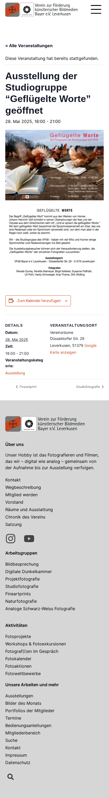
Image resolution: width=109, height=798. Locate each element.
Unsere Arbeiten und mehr (32, 684)
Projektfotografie (22, 579)
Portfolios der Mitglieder (29, 710)
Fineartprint (28, 387)
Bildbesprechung (22, 564)
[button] (96, 10)
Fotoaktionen (18, 666)
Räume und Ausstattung (29, 509)
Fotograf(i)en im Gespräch (31, 651)
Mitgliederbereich (22, 732)
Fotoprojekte (18, 636)
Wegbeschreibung (23, 487)
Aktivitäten (16, 625)
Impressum (16, 755)
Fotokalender (18, 658)
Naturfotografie (21, 601)
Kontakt (13, 479)
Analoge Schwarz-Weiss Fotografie (40, 608)
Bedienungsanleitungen (28, 725)
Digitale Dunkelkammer (28, 571)
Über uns (14, 444)
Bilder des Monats (23, 703)
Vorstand (14, 502)
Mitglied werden (21, 494)
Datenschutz (17, 762)
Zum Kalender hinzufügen (39, 301)
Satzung (13, 524)
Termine (13, 718)
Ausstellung (15, 373)
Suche (11, 740)
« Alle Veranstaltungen (29, 45)
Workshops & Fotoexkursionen (35, 643)
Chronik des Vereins (25, 517)
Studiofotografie (88, 387)
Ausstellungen (19, 695)
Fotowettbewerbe (23, 673)
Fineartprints (18, 593)
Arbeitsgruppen (21, 553)
